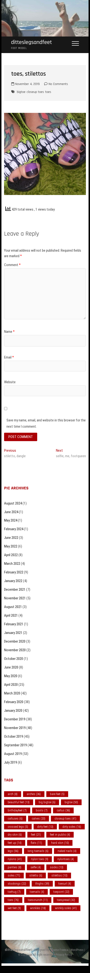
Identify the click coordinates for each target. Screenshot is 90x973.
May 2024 (10, 520)
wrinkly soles (66, 908)
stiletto (35, 875)
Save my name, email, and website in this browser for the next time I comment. (46, 423)
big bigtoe (47, 802)
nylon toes (39, 859)
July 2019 (10, 762)
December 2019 (14, 719)
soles (14, 875)
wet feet (14, 908)
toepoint (61, 892)
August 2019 (13, 754)
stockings (17, 883)
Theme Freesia (59, 950)
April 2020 (11, 684)
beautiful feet (19, 802)
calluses (15, 818)
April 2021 (11, 615)
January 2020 (13, 710)
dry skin (15, 834)
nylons (15, 859)
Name (9, 331)
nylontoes (65, 859)
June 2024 (11, 512)
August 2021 (13, 607)
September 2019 (15, 745)
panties (14, 867)
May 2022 (10, 546)
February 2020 (13, 702)
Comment (12, 265)
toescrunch (38, 900)
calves (38, 818)
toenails (37, 892)
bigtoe (21, 92)
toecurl (64, 883)
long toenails (38, 851)
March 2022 (12, 563)
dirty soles (71, 826)
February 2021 (13, 624)
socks (56, 867)
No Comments (58, 84)
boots (42, 810)
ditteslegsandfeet (31, 42)
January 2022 (13, 581)
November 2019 (15, 728)
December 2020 (14, 641)
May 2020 (10, 676)
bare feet (57, 794)
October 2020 (13, 659)
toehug (14, 892)
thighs (42, 883)
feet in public (60, 834)
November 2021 (15, 598)
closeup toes (35, 92)
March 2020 (12, 693)
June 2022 (11, 537)
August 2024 (13, 503)
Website (10, 382)
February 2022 (13, 572)
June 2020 (11, 667)
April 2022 (11, 555)
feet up (15, 843)
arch (13, 794)
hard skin (60, 843)
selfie (35, 867)
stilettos (59, 875)
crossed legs (18, 826)
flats (36, 843)
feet (36, 834)
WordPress (77, 950)
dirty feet (45, 826)
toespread (66, 900)
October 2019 (13, 736)
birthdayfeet (17, 810)
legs (13, 851)
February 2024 (13, 529)
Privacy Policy (64, 954)
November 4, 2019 (27, 84)
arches (34, 794)
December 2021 (14, 589)
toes (48, 92)
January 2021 (13, 633)
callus (63, 810)
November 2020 (15, 650)
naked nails (67, 851)
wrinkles (38, 908)
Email (9, 357)
